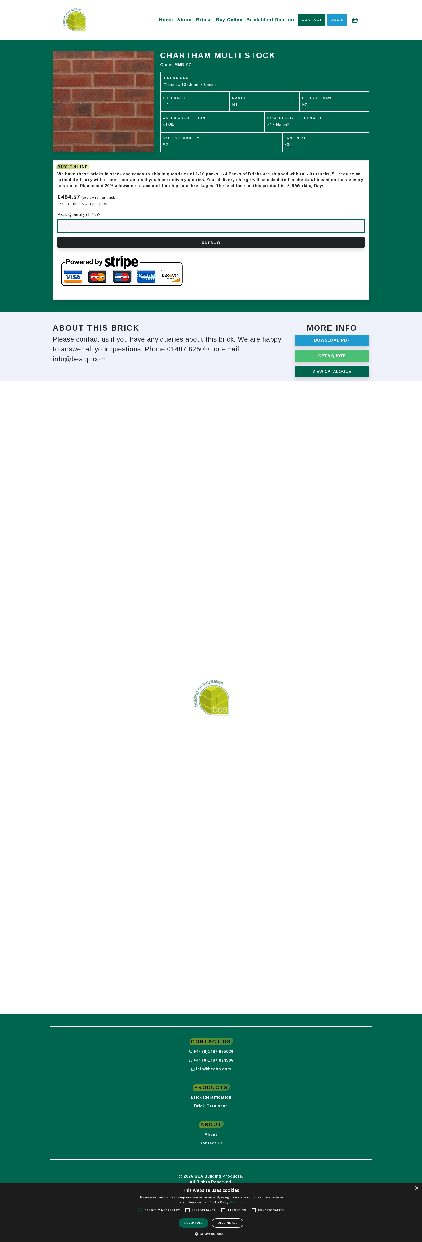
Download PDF (332, 340)
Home (166, 19)
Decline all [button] (227, 1223)
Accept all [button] (193, 1223)
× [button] (416, 1188)
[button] (210, 1233)
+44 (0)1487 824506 (213, 1060)
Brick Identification (270, 19)
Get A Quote (332, 356)
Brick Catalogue (211, 1106)
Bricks (204, 19)
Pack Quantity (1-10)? (79, 214)
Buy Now (211, 242)
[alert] (211, 1212)
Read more (238, 1202)
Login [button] (337, 20)
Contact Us (211, 1143)
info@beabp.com (213, 1069)
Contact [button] (311, 20)
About (184, 19)
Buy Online (229, 19)
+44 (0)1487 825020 (213, 1051)
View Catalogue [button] (331, 371)
